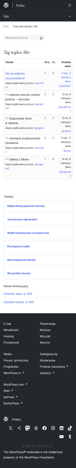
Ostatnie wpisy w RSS (18, 294)
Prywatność (11, 342)
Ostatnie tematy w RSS (19, 302)
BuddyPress (13, 403)
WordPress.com (16, 384)
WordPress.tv (14, 373)
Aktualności (11, 330)
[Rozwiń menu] (70, 5)
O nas (7, 323)
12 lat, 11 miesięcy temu (66, 141)
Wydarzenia (47, 360)
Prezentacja (47, 323)
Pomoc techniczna (16, 360)
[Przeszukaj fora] (41, 38)
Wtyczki (45, 336)
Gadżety (47, 373)
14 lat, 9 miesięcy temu (66, 163)
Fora (6, 16)
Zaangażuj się (48, 354)
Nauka (8, 354)
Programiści (11, 366)
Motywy (45, 330)
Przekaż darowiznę (54, 366)
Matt (8, 390)
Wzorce (45, 342)
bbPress (11, 397)
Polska (16, 419)
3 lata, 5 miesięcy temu (66, 77)
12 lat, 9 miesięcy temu (66, 98)
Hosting (9, 336)
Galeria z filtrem (19, 159)
